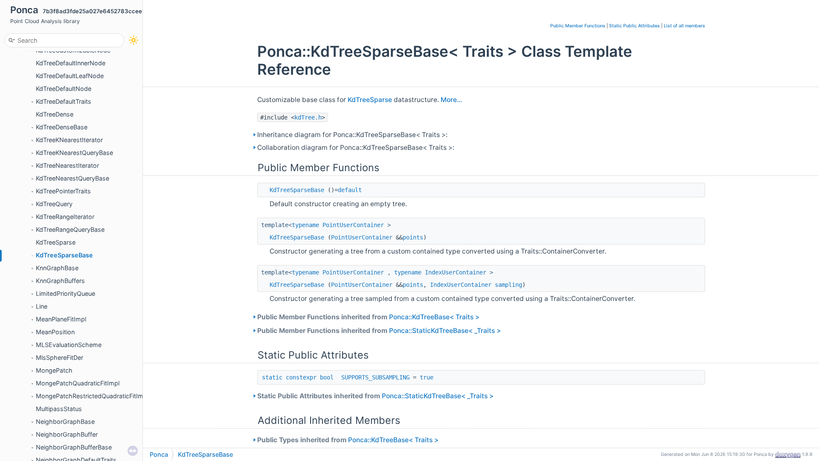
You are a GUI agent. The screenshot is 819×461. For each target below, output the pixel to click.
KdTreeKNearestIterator (69, 139)
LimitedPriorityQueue (65, 293)
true (426, 377)
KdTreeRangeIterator (65, 216)
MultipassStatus (59, 408)
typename (305, 225)
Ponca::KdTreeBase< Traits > (434, 317)
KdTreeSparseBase (64, 255)
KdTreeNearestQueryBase (72, 178)
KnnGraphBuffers (60, 280)
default (350, 190)
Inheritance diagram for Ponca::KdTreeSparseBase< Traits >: (352, 135)
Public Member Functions (577, 26)
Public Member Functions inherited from (368, 317)
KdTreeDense (54, 114)
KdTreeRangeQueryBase (70, 229)
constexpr (301, 377)
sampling (508, 284)
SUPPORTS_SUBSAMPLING (375, 377)
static (272, 377)
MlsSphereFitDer (59, 357)
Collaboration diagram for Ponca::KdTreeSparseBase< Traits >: (355, 147)
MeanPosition (55, 332)
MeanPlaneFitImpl (61, 319)
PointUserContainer (353, 225)
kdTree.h (308, 117)
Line (41, 306)
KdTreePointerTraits (63, 191)
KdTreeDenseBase (61, 127)
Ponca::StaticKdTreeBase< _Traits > (445, 331)
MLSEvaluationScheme (69, 344)
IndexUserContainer (455, 272)
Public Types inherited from (348, 440)
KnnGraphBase (57, 267)
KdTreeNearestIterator (67, 165)
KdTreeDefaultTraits (63, 101)
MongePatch (54, 370)
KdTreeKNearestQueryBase (74, 152)
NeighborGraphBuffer (67, 434)
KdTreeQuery (54, 203)
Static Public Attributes (634, 26)
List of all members (684, 26)
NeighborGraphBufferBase (74, 447)
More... (451, 100)
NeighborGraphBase (65, 421)
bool (327, 377)
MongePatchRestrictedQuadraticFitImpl (92, 396)
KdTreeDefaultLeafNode (70, 75)
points (413, 237)
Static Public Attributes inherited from (375, 396)
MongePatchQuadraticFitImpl (77, 383)
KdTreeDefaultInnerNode (70, 63)
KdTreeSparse (56, 242)
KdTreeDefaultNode (63, 88)
